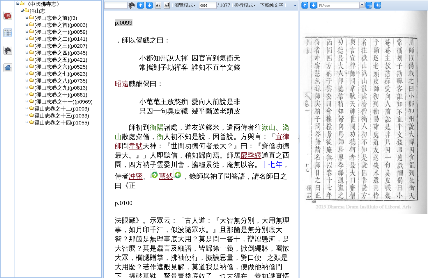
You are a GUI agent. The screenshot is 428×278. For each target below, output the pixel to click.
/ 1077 (223, 5)
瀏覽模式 (183, 5)
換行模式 (243, 5)
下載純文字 (271, 5)
